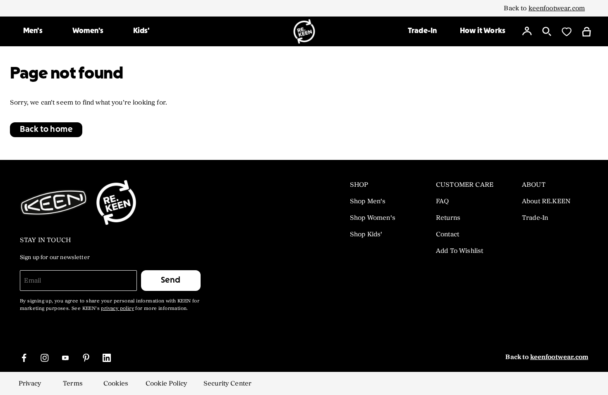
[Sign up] (527, 31)
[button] (46, 129)
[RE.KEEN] (304, 31)
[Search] (547, 31)
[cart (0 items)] (586, 31)
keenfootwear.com (557, 8)
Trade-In (422, 31)
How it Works (482, 31)
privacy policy (117, 308)
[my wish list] (567, 31)
